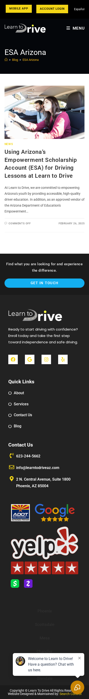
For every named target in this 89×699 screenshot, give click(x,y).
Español (79, 9)
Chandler (44, 651)
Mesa (45, 638)
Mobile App (18, 8)
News (9, 144)
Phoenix (44, 611)
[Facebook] (13, 359)
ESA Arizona (31, 60)
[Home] (6, 60)
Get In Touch (45, 283)
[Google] (29, 359)
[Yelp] (63, 359)
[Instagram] (46, 359)
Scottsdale (44, 624)
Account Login (52, 8)
